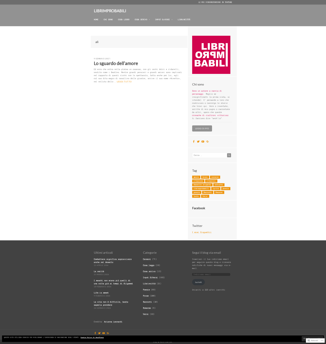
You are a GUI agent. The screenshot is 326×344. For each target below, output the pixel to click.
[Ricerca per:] (212, 155)
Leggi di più (202, 128)
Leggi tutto (124, 81)
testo (196, 196)
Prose (146, 296)
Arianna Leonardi (113, 322)
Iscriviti (198, 282)
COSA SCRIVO (141, 20)
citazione (198, 181)
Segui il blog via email (206, 252)
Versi (205, 196)
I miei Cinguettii (202, 232)
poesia (226, 188)
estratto (219, 185)
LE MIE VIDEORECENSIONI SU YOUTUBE (215, 2)
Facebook (198, 208)
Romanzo (219, 192)
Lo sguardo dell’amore (116, 63)
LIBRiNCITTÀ (184, 20)
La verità (99, 271)
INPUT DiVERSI (162, 20)
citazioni (211, 181)
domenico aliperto (202, 185)
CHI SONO (108, 20)
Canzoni (147, 259)
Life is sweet (101, 293)
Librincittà (149, 284)
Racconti (208, 192)
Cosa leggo (148, 265)
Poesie (146, 290)
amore (196, 177)
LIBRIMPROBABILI (110, 10)
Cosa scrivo (149, 271)
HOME (96, 20)
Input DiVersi (150, 277)
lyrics (216, 188)
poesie (197, 192)
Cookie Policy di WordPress (92, 337)
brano (205, 177)
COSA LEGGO (124, 20)
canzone (215, 177)
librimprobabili (201, 188)
